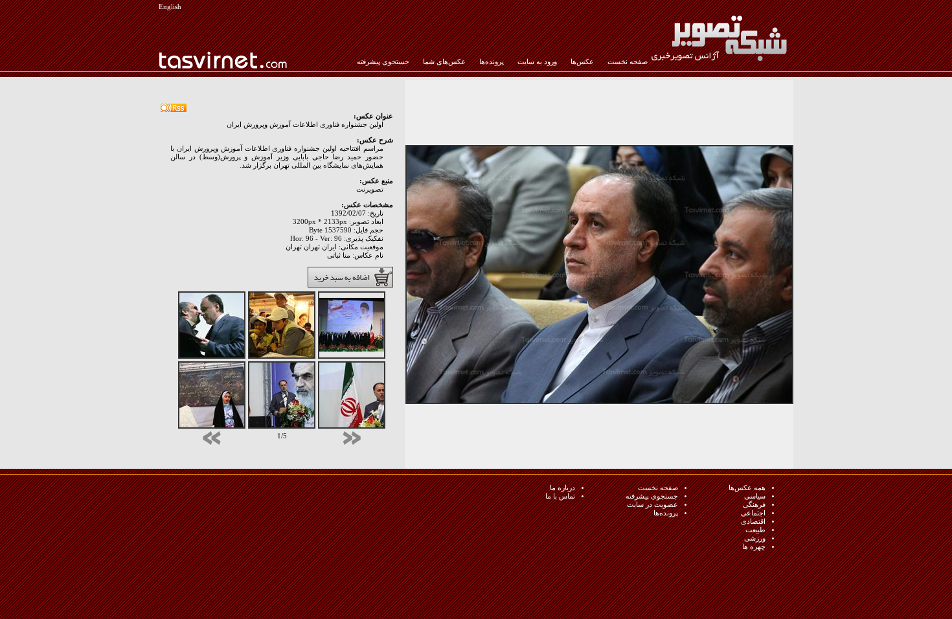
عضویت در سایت (652, 504)
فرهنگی (754, 504)
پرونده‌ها (491, 61)
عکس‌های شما (444, 61)
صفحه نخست (627, 61)
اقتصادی (753, 521)
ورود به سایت (537, 61)
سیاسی (754, 496)
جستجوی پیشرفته (383, 61)
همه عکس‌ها (747, 487)
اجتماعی (753, 513)
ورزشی (754, 538)
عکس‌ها (582, 61)
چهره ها (753, 546)
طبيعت (755, 530)
